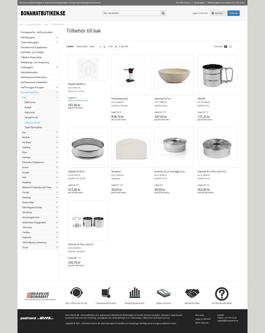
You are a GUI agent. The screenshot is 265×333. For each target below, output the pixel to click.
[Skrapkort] (131, 148)
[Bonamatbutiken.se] (43, 13)
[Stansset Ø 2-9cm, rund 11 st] (217, 148)
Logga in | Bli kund (200, 13)
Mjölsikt (201, 98)
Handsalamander (119, 98)
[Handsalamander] (131, 75)
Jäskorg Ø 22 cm (162, 98)
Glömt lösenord (201, 323)
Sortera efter (82, 46)
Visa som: (218, 46)
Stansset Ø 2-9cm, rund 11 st (212, 171)
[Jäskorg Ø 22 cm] (174, 75)
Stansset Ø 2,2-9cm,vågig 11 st (169, 171)
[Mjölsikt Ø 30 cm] (87, 148)
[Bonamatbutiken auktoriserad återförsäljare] (37, 287)
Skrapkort (116, 171)
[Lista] (230, 46)
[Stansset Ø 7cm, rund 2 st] (87, 221)
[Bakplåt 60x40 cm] (87, 68)
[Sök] (163, 13)
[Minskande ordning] (104, 46)
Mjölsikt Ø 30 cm (76, 171)
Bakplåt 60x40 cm (76, 84)
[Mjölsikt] (217, 75)
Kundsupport (199, 3)
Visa (110, 46)
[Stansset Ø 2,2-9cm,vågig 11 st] (174, 148)
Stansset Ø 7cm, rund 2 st (80, 244)
